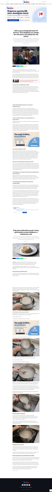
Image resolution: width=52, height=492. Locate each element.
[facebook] (41, 1)
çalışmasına (26, 313)
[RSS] (29, 485)
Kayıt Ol (25, 212)
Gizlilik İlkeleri (30, 487)
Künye (24, 487)
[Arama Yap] (7, 1)
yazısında (28, 266)
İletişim (26, 487)
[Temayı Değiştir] (6, 1)
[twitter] (42, 1)
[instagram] (45, 1)
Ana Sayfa (21, 487)
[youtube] (44, 1)
